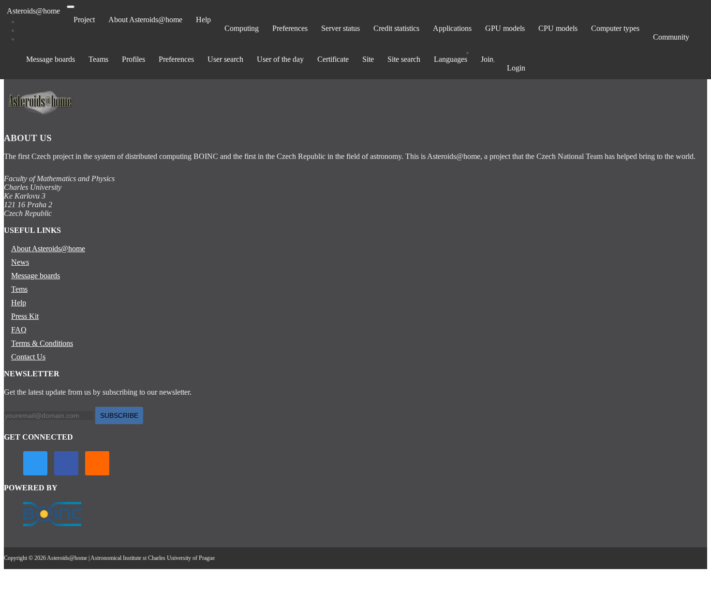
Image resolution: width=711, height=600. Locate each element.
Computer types (615, 28)
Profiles (133, 59)
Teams (98, 59)
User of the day (280, 59)
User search (225, 59)
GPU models (505, 28)
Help (203, 19)
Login (516, 68)
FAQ (19, 330)
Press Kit (25, 316)
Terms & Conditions (42, 343)
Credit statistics (396, 28)
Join (487, 59)
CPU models (558, 28)
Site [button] (368, 59)
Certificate (333, 59)
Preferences (290, 28)
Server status (340, 28)
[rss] (97, 463)
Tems (19, 289)
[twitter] (35, 463)
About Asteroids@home (145, 19)
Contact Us (28, 357)
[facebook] (66, 463)
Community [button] (671, 37)
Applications (452, 28)
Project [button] (84, 19)
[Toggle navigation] (70, 6)
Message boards (50, 59)
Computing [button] (241, 28)
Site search (403, 59)
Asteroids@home (33, 11)
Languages (450, 59)
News (20, 262)
